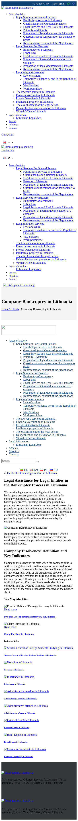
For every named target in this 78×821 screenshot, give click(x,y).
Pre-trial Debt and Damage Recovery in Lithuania (29, 616)
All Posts (14, 309)
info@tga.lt (58, 3)
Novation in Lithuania (14, 670)
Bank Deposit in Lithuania (15, 742)
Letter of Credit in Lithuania (16, 727)
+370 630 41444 (41, 3)
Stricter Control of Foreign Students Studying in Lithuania (30, 655)
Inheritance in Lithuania (14, 684)
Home (5, 309)
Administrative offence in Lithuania (19, 713)
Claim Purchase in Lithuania (19, 634)
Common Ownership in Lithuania (18, 756)
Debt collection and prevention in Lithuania (32, 473)
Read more (10, 609)
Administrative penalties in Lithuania (20, 699)
